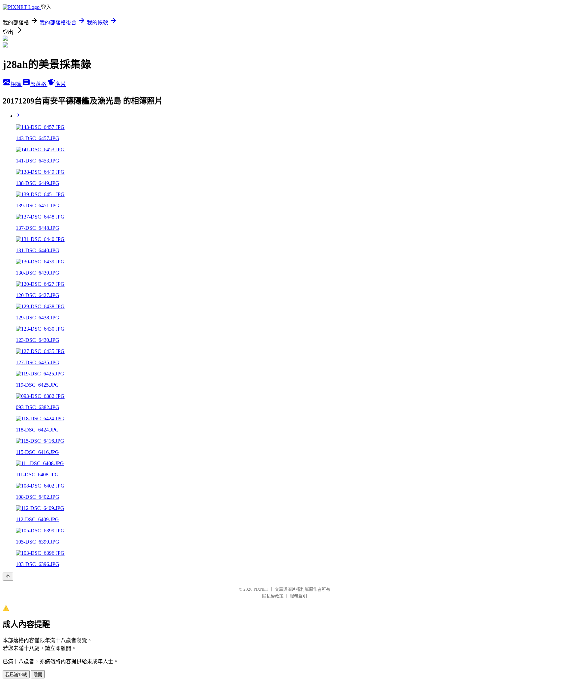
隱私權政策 (273, 595)
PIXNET (261, 589)
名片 (60, 84)
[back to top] (8, 577)
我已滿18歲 (16, 674)
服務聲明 (298, 595)
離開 (38, 674)
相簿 (16, 84)
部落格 (38, 84)
